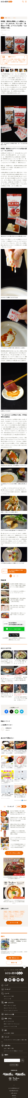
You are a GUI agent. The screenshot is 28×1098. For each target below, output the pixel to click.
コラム (14, 17)
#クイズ (6, 914)
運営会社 (14, 1095)
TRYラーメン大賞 (9, 1014)
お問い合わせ (14, 1093)
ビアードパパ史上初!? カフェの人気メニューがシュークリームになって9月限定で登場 (18, 839)
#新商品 (22, 911)
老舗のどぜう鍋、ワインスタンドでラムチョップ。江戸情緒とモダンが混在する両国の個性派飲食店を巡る (7, 695)
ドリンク (21, 1050)
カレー (9, 1005)
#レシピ (12, 918)
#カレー (12, 914)
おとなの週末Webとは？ (14, 1088)
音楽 (5, 1023)
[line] (10, 979)
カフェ (10, 1010)
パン (16, 1008)
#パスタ (6, 918)
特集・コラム (7, 17)
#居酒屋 (12, 916)
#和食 (9, 911)
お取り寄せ (7, 1045)
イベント (6, 998)
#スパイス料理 (19, 914)
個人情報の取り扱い (14, 1090)
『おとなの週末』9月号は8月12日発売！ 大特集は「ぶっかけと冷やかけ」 (18, 941)
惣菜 (13, 1048)
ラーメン (11, 1008)
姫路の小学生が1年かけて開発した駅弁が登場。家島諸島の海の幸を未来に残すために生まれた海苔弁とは (18, 826)
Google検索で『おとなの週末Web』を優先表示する (14, 637)
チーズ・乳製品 (13, 1050)
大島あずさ (4, 34)
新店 (13, 996)
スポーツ (10, 1023)
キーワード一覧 (13, 1064)
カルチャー (6, 1026)
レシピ (12, 1026)
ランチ (5, 1010)
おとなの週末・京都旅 (9, 1033)
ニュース (6, 993)
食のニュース (7, 996)
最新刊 (6, 1054)
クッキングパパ (7, 1039)
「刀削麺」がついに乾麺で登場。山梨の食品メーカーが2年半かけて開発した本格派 (18, 832)
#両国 (5, 911)
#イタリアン (18, 916)
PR (10, 998)
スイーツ (16, 1010)
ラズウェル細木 (16, 1039)
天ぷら (5, 1008)
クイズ (9, 1021)
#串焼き (6, 916)
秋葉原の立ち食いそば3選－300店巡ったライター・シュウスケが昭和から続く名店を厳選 (17, 819)
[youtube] (18, 979)
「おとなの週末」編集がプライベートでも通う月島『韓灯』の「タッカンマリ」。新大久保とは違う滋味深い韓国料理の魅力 (20, 662)
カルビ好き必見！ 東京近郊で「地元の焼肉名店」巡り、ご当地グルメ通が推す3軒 (20, 679)
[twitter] (6, 979)
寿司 (5, 1005)
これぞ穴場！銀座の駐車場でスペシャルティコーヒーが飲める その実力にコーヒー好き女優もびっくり (20, 698)
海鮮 (9, 1048)
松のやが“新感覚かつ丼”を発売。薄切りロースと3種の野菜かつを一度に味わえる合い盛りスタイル (18, 812)
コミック (6, 1036)
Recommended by (18, 800)
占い (5, 1021)
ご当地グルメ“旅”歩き (18, 675)
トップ (6, 985)
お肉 (5, 1048)
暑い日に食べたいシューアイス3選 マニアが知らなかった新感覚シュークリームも (7, 680)
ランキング (7, 989)
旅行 (5, 1030)
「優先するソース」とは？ (14, 639)
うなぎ (14, 1005)
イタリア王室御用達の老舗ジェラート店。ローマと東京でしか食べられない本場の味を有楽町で (17, 846)
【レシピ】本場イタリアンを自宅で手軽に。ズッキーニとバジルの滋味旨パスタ (7, 661)
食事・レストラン (9, 1002)
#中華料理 (15, 911)
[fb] (14, 979)
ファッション (17, 1023)
